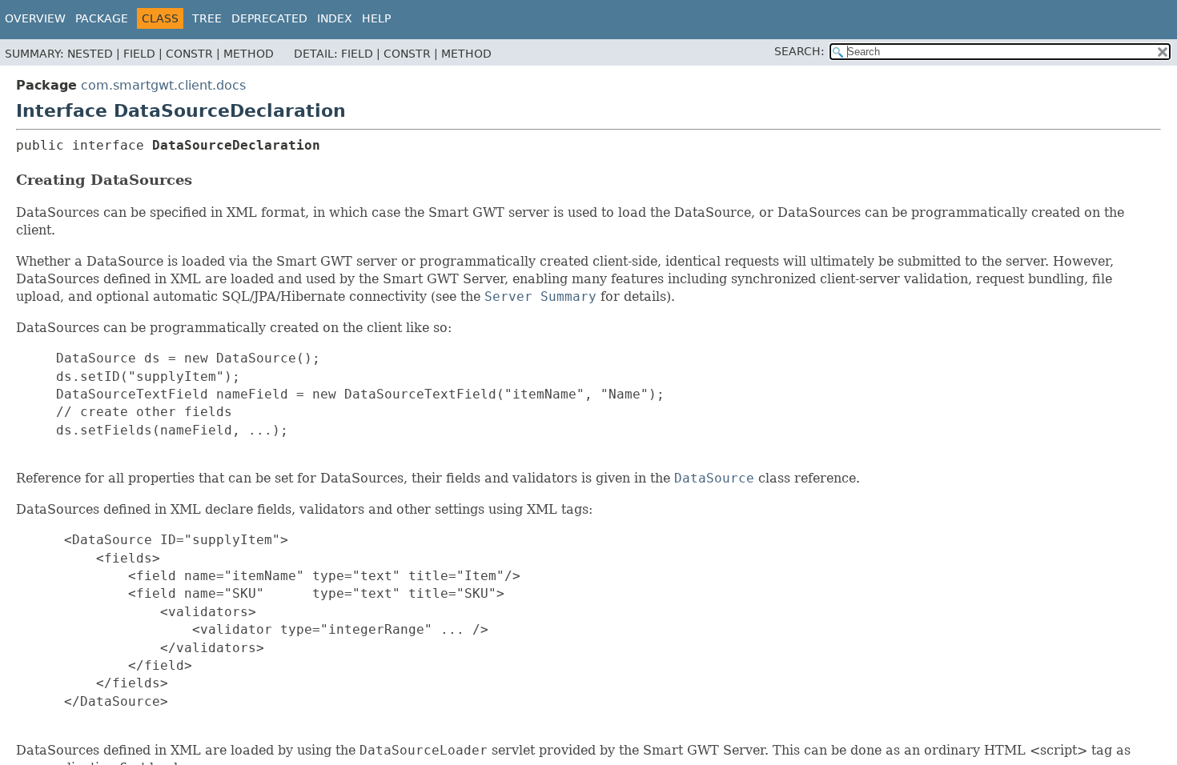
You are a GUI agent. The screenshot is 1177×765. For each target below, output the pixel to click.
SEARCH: (799, 51)
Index (334, 18)
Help (376, 18)
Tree (207, 18)
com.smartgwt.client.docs (163, 85)
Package (101, 18)
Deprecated (269, 18)
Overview (35, 18)
